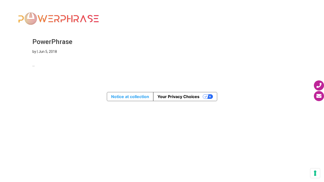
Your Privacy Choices (178, 96)
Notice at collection (130, 96)
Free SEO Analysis (279, 12)
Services (160, 12)
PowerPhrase (52, 42)
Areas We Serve (199, 12)
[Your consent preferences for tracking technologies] (315, 173)
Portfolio (240, 12)
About (132, 12)
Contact (116, 26)
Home (112, 12)
